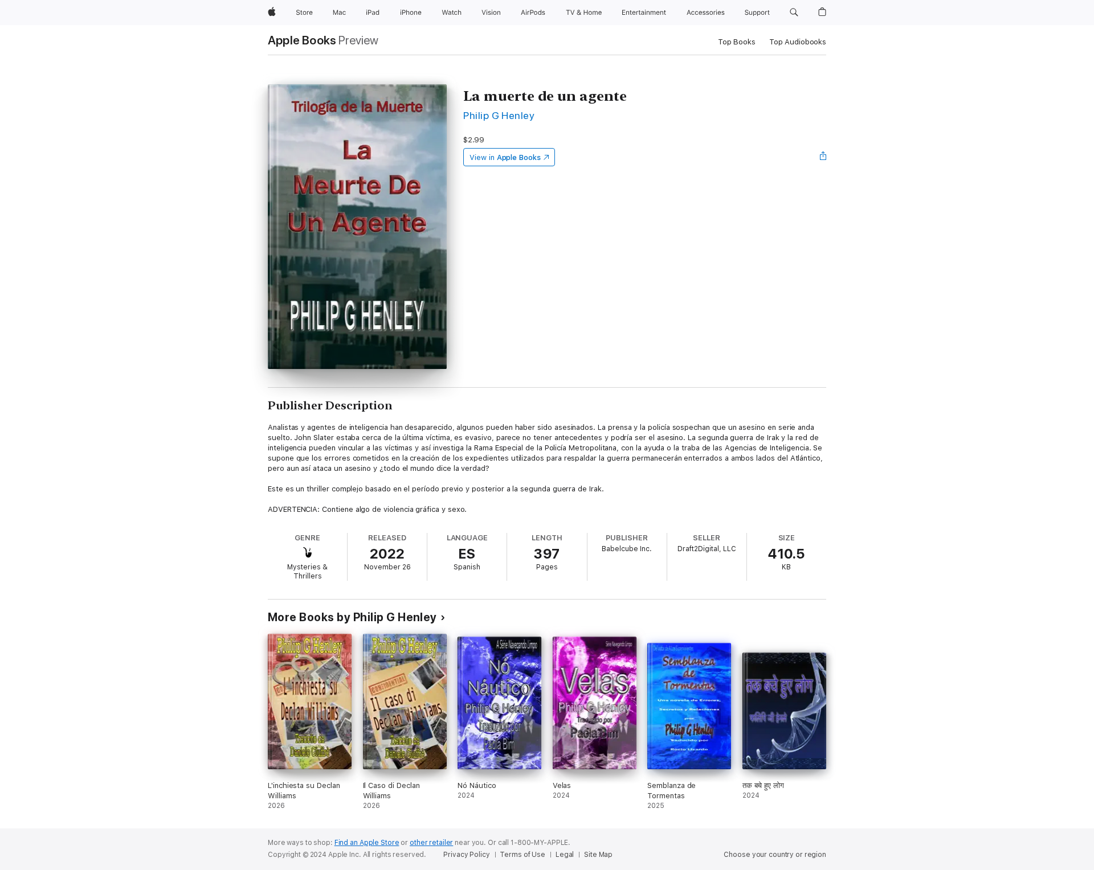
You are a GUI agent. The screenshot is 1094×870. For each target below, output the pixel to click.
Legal (565, 855)
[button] (794, 12)
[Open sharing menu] (823, 157)
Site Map (598, 855)
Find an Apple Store (366, 843)
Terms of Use (522, 855)
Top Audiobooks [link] (797, 42)
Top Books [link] (737, 42)
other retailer (431, 843)
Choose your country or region (775, 855)
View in (505, 157)
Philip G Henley (498, 115)
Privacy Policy (466, 855)
